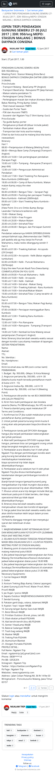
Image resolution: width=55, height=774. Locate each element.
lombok (34, 740)
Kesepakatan (27, 754)
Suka (21, 712)
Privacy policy (27, 757)
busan (39, 735)
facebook (35, 766)
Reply (13, 712)
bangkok (11, 735)
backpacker (22, 730)
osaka (10, 745)
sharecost (26, 735)
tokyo (10, 740)
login (11, 695)
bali (9, 730)
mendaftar (25, 695)
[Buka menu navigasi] (4, 3)
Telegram (22, 766)
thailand (38, 730)
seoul (22, 740)
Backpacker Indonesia (13, 10)
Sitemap (27, 760)
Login (48, 3)
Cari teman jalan (35, 10)
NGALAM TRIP (17, 48)
